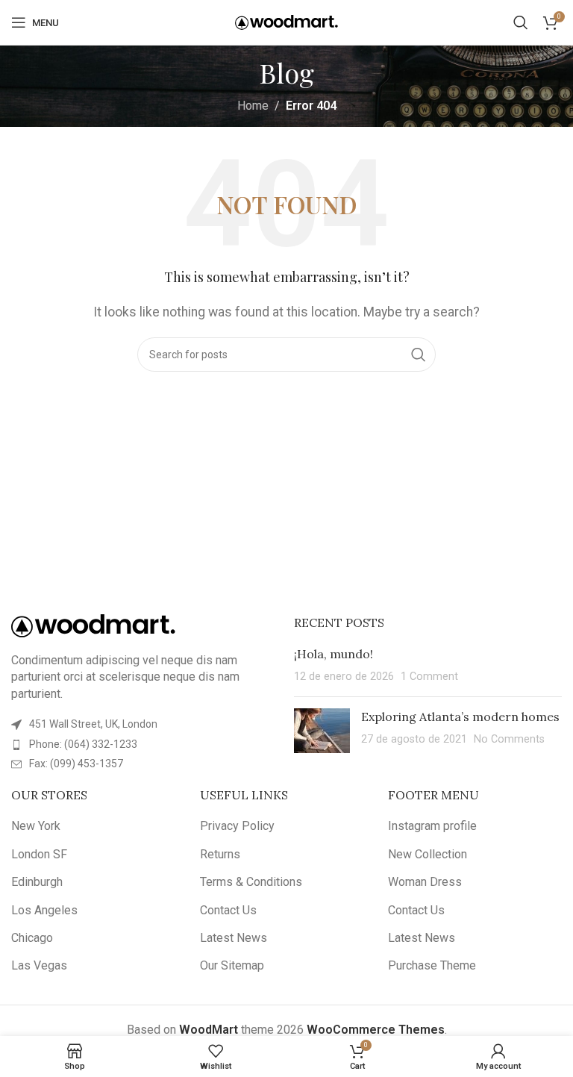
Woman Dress (425, 882)
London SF (39, 854)
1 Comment (429, 676)
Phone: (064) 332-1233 (83, 744)
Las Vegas (39, 965)
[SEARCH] (418, 354)
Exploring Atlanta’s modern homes (460, 716)
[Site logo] (286, 21)
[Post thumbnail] (322, 730)
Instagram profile (432, 826)
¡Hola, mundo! (333, 653)
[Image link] (93, 625)
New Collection (427, 854)
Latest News (233, 938)
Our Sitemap (232, 965)
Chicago (32, 938)
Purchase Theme (432, 965)
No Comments (509, 739)
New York (35, 826)
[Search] (521, 22)
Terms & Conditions (251, 882)
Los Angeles (44, 910)
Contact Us (228, 910)
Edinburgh (37, 882)
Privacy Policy (237, 826)
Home (253, 106)
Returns (220, 854)
